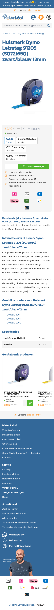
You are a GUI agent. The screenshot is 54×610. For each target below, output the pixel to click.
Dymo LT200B (14, 323)
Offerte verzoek (10, 444)
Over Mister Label (11, 439)
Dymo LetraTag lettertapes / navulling (24, 33)
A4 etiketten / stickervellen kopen (19, 523)
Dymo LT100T (14, 319)
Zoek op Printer (10, 509)
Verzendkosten (10, 488)
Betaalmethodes (11, 479)
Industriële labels (11, 435)
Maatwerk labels (10, 474)
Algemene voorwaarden (22, 605)
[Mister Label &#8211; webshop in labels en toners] (12, 17)
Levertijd (6, 469)
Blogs (5, 497)
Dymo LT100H (14, 315)
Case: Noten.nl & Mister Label (17, 448)
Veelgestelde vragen (13, 492)
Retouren (7, 483)
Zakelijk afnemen (11, 430)
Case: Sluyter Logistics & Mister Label (21, 453)
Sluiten (47, 6)
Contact (6, 457)
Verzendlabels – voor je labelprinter (20, 527)
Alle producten (9, 518)
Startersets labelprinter (14, 513)
